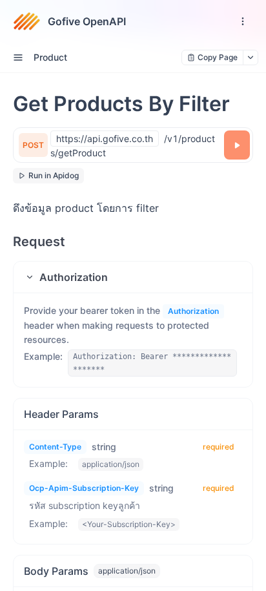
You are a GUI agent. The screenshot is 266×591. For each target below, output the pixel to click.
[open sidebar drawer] (18, 57)
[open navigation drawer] (242, 21)
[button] (133, 277)
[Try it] (237, 145)
